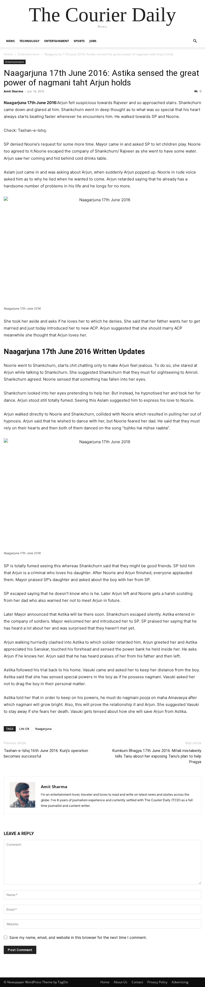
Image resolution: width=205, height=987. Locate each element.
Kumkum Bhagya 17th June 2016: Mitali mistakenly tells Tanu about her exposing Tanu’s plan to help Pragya (156, 756)
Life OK (24, 729)
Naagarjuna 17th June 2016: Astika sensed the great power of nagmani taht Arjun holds (101, 78)
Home (8, 54)
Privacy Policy (157, 982)
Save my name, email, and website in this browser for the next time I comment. (78, 937)
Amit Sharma (13, 91)
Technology (29, 41)
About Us (120, 982)
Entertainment (56, 41)
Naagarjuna (43, 729)
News (10, 41)
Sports (79, 41)
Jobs (92, 41)
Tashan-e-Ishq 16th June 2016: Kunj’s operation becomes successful (46, 753)
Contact (137, 982)
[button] (194, 41)
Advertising (180, 982)
